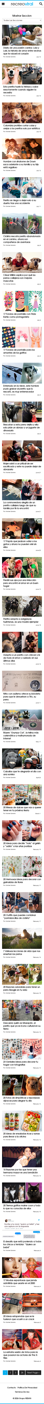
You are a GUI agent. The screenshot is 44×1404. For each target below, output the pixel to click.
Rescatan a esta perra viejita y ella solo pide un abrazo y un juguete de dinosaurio (21, 427)
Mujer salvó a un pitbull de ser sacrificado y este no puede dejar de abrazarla (22, 466)
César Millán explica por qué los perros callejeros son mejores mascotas (19, 278)
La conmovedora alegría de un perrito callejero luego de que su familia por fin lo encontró (19, 505)
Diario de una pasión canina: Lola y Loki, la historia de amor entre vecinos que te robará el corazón (22, 50)
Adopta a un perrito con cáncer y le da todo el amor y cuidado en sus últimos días (21, 658)
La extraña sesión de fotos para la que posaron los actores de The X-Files (20, 1355)
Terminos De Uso (22, 1392)
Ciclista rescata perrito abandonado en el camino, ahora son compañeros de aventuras (22, 239)
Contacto (11, 1387)
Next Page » (33, 1372)
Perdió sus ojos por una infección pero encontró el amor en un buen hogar (20, 583)
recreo (22, 3)
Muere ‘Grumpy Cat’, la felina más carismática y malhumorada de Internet (20, 735)
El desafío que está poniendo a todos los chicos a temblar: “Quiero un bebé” (22, 1244)
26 (22, 1372)
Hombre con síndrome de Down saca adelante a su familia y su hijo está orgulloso (21, 164)
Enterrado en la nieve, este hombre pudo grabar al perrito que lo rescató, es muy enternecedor (21, 389)
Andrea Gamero (11, 57)
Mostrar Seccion (22, 15)
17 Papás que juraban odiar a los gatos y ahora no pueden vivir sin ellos (20, 544)
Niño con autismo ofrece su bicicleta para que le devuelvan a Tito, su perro (21, 696)
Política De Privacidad (27, 1387)
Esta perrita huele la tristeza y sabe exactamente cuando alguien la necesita (20, 89)
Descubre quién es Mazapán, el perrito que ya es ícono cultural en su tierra (21, 1026)
